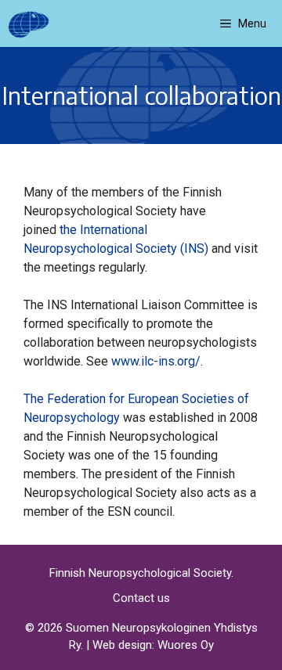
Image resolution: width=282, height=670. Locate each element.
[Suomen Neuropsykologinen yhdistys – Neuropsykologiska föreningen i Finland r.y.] (28, 23)
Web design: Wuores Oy (153, 645)
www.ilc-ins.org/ (156, 361)
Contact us (141, 598)
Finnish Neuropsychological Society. (141, 573)
